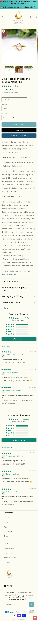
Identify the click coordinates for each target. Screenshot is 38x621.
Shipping (4, 92)
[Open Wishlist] (35, 618)
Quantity (4, 113)
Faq (5, 527)
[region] (19, 4)
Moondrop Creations (21, 619)
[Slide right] (36, 70)
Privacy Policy (9, 553)
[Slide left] (2, 70)
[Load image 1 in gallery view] (9, 70)
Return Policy (9, 562)
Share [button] (6, 308)
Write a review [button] (19, 339)
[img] (6, 352)
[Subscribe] (31, 604)
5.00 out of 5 (24, 318)
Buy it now (19, 130)
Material (4, 104)
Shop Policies (9, 548)
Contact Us (8, 531)
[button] (2, 17)
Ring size (4, 96)
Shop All (7, 518)
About (6, 522)
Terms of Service (10, 557)
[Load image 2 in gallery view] (19, 70)
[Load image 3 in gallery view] (28, 70)
